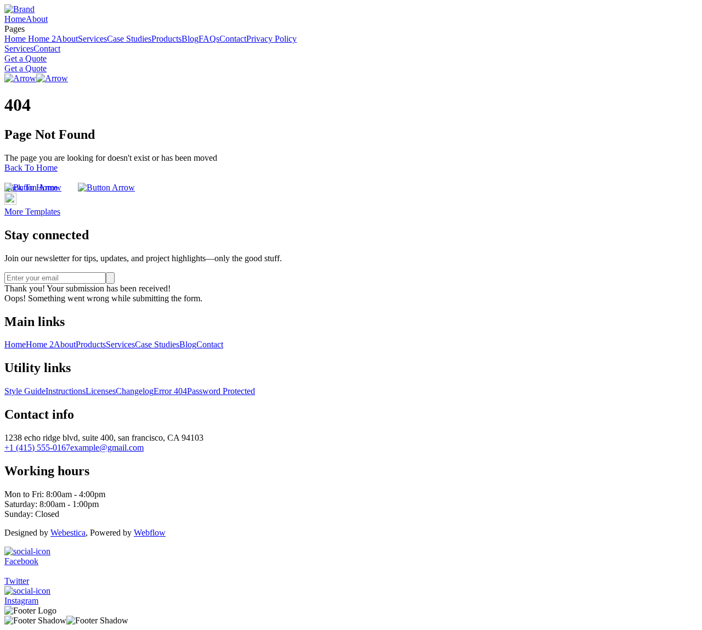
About (37, 19)
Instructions (66, 391)
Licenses (101, 391)
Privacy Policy (271, 38)
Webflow (150, 532)
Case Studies (129, 38)
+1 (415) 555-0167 (37, 447)
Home (15, 19)
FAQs (209, 38)
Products (166, 38)
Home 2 (42, 38)
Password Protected (221, 391)
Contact (232, 38)
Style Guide (25, 391)
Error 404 (170, 391)
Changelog (135, 391)
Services (92, 38)
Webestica (68, 532)
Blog (190, 38)
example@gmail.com (107, 447)
